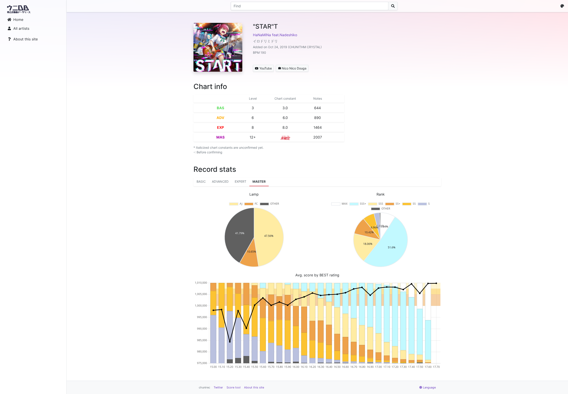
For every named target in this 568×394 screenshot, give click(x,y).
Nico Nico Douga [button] (294, 68)
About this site (25, 39)
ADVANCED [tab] (220, 181)
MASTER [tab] (259, 181)
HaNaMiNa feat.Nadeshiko (275, 35)
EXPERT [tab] (240, 181)
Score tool (234, 387)
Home (18, 19)
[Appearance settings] (563, 6)
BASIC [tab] (201, 181)
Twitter (218, 387)
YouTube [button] (265, 68)
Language (429, 387)
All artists (21, 28)
